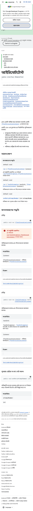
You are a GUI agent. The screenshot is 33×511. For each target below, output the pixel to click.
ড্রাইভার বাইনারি (5, 441)
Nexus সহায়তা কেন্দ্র (6, 481)
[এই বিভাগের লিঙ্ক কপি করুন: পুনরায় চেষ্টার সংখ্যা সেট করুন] (25, 372)
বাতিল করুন (16, 20)
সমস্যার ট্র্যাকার (5, 492)
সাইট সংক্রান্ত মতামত (21, 501)
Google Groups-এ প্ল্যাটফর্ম (8, 462)
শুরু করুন (16, 25)
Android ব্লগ (4, 457)
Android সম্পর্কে (5, 498)
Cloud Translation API (15, 40)
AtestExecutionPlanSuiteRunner (17, 96)
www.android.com (6, 483)
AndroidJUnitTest (8, 94)
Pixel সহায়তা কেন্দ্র (6, 478)
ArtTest (5, 96)
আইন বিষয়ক (22, 498)
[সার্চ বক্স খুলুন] (17, 2)
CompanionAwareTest (21, 101)
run (4, 169)
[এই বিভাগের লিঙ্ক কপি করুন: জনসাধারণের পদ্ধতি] (21, 210)
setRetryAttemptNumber (11, 198)
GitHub (3, 444)
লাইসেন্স (4, 501)
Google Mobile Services (8, 486)
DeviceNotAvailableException (13, 283)
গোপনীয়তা (11, 501)
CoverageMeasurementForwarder (12, 103)
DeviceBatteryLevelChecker (21, 104)
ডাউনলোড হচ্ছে (5, 433)
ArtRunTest (23, 94)
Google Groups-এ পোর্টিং (8, 468)
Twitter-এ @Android (7, 451)
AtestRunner (6, 98)
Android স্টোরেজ (5, 427)
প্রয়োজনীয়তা (4, 430)
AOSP (2, 50)
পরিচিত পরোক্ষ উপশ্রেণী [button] (16, 100)
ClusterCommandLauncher (10, 99)
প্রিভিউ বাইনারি (5, 435)
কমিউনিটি (14, 498)
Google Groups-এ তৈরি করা (8, 465)
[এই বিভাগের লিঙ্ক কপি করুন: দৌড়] (7, 215)
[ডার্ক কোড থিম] (30, 221)
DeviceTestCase (7, 106)
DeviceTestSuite (18, 106)
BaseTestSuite (15, 98)
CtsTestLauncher (8, 104)
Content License (24, 412)
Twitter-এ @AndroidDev (8, 454)
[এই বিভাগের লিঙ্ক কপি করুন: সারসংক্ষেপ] (14, 154)
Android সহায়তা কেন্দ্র (7, 475)
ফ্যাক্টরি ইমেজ (4, 438)
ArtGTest (16, 94)
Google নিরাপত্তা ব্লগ (6, 459)
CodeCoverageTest (8, 101)
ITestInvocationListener (10, 124)
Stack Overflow (5, 489)
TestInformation (13, 184)
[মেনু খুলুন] (3, 2)
